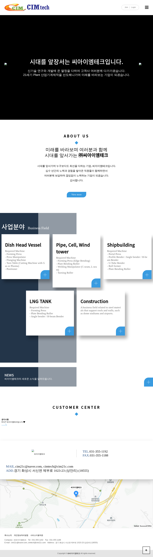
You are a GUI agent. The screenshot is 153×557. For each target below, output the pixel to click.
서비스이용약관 (36, 535)
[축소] (149, 497)
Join (126, 7)
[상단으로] (146, 550)
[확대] (149, 492)
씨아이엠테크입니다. (15, 422)
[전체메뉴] (147, 7)
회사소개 (8, 535)
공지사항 (5, 419)
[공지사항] (4, 424)
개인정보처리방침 (21, 535)
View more (76, 194)
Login (133, 7)
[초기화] (149, 503)
